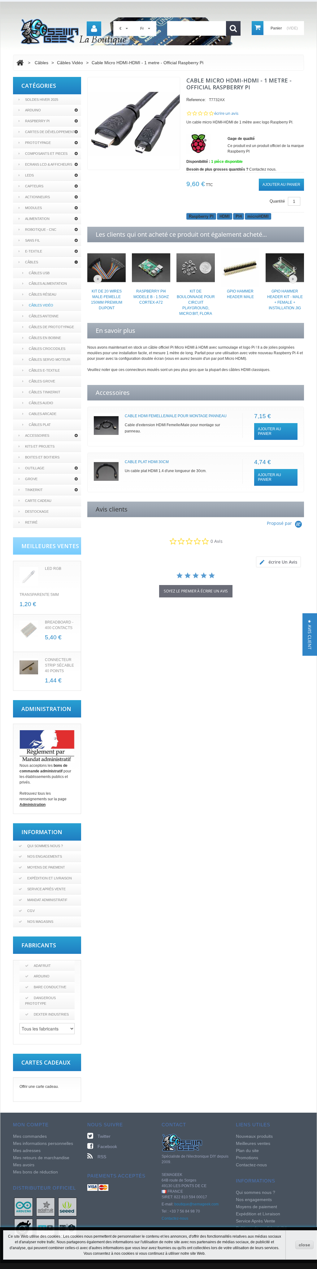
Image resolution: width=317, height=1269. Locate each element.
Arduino (33, 110)
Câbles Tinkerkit (44, 392)
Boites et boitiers (42, 457)
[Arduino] (23, 1206)
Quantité (277, 201)
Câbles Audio (41, 403)
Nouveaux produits (254, 1136)
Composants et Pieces (46, 153)
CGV (31, 911)
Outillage (34, 468)
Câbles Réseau (42, 294)
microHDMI (258, 216)
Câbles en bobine (45, 338)
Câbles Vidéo (41, 305)
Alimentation (37, 219)
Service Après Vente (46, 889)
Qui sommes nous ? (45, 846)
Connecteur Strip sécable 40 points (59, 665)
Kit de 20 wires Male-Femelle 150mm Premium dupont (106, 299)
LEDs (29, 175)
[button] (309, 634)
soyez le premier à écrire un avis (196, 591)
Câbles (31, 262)
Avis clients (112, 509)
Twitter (104, 1136)
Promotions (247, 1157)
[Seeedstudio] (67, 1206)
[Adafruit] (45, 1206)
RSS (102, 1156)
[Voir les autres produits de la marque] (198, 143)
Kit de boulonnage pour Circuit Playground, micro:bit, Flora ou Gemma (196, 305)
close (304, 1244)
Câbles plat (40, 425)
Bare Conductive (50, 987)
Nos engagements (44, 856)
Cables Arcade (42, 414)
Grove (31, 479)
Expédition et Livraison (49, 878)
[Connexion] (94, 28)
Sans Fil (32, 240)
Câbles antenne (44, 316)
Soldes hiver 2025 (41, 99)
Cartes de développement (50, 132)
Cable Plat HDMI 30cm (147, 462)
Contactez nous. (262, 169)
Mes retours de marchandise (41, 1157)
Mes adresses (27, 1150)
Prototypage (38, 143)
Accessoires (37, 435)
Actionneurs (37, 197)
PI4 (239, 216)
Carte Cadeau (38, 501)
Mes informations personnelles (43, 1143)
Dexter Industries (51, 1014)
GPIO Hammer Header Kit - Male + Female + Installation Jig (285, 299)
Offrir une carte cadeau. (39, 1086)
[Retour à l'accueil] (20, 62)
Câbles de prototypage (51, 327)
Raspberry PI (37, 121)
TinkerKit (34, 490)
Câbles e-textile (44, 370)
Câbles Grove (42, 381)
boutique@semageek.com (196, 1204)
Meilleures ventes (253, 1143)
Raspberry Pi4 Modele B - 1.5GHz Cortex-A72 (151, 297)
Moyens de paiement (46, 867)
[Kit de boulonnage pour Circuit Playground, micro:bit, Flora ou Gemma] (195, 267)
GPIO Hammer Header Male (240, 294)
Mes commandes (30, 1136)
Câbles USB (39, 273)
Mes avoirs (23, 1164)
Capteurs (34, 186)
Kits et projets (39, 446)
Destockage (37, 511)
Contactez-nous (175, 1218)
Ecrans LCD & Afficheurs (48, 164)
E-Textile (33, 251)
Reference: (196, 99)
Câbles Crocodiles (47, 349)
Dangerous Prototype (40, 1000)
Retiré (31, 522)
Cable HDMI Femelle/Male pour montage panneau (176, 416)
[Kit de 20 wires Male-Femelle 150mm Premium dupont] (106, 267)
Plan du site (247, 1150)
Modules (33, 208)
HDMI (224, 216)
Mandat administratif (47, 900)
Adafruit (42, 965)
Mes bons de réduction (35, 1171)
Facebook (107, 1146)
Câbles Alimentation (48, 283)
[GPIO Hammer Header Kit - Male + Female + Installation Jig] (285, 267)
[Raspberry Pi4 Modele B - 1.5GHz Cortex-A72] (151, 267)
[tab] (278, 561)
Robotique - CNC (40, 229)
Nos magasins (40, 921)
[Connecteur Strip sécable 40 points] (29, 667)
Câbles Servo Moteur (49, 359)
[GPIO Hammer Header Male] (240, 267)
